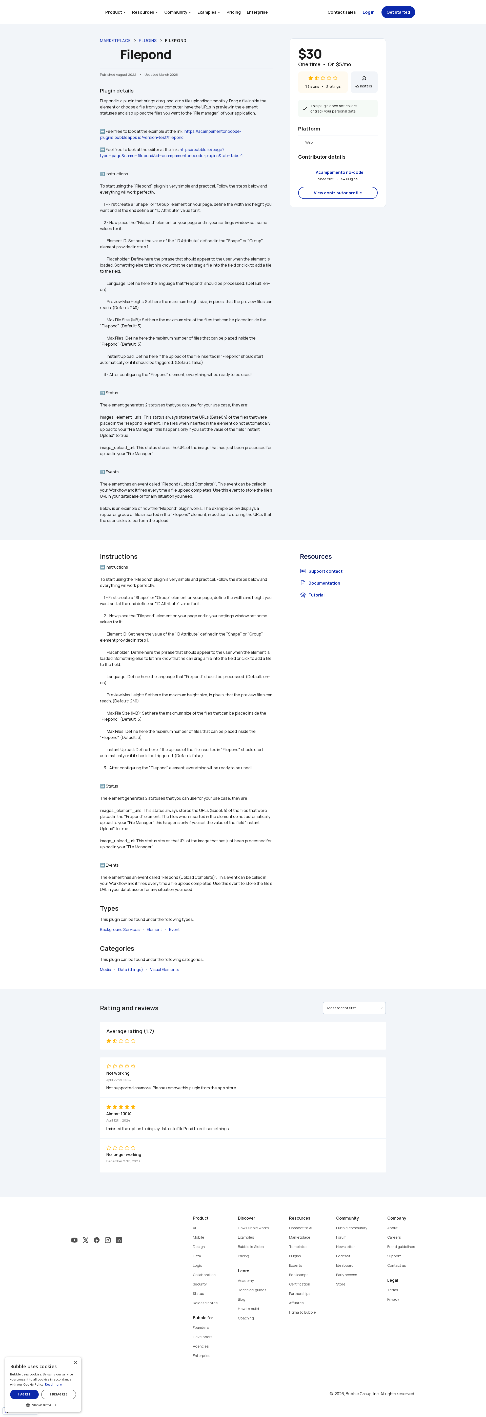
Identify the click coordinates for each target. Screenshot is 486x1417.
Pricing (234, 12)
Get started (398, 12)
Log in (369, 12)
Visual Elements (164, 969)
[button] (43, 1405)
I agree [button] (24, 1394)
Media (105, 969)
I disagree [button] (59, 1394)
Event (174, 929)
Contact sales (342, 12)
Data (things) (130, 969)
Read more (53, 1384)
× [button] (75, 1363)
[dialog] (43, 1384)
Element (154, 929)
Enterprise (257, 12)
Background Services (120, 929)
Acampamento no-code (339, 172)
